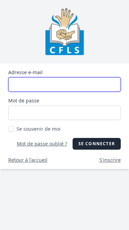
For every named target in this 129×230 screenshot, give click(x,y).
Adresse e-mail (25, 72)
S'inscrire (110, 160)
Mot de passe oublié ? (42, 143)
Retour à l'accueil (27, 160)
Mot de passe (23, 100)
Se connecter (96, 144)
